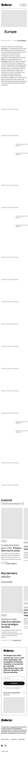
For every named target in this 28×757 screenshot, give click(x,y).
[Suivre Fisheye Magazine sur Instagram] (5, 746)
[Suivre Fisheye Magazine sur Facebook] (2, 746)
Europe (20, 65)
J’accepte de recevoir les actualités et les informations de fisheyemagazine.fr (13, 688)
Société (4, 615)
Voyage (4, 541)
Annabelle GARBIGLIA (11, 563)
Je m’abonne (14, 683)
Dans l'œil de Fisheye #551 (11, 692)
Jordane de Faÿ (17, 640)
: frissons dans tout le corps (11, 548)
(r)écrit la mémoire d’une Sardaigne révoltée (11, 623)
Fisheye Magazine (21, 40)
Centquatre (4, 61)
